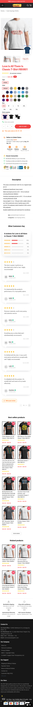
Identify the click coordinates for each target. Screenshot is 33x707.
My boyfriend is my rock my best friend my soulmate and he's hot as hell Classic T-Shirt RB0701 (8, 495)
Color (3, 85)
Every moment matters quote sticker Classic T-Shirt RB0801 (8, 587)
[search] (28, 5)
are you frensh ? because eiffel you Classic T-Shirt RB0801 (24, 561)
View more (16, 533)
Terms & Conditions (6, 648)
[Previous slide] (3, 34)
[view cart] (30, 5)
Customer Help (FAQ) (7, 673)
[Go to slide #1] (7, 59)
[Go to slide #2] (16, 59)
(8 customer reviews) (15, 73)
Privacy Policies (5, 650)
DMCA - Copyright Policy (7, 653)
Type (3, 79)
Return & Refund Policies (8, 668)
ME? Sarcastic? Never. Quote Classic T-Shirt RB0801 (8, 522)
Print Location (6, 112)
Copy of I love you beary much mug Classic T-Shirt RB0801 (24, 587)
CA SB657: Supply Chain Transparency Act (12, 655)
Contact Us (4, 671)
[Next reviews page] (29, 405)
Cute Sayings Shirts (12, 11)
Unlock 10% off (3, 699)
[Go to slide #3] (25, 59)
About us (3, 645)
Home (2, 11)
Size (3, 103)
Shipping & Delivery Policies (8, 663)
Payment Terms (5, 666)
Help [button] (30, 704)
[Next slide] (29, 34)
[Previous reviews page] (20, 405)
